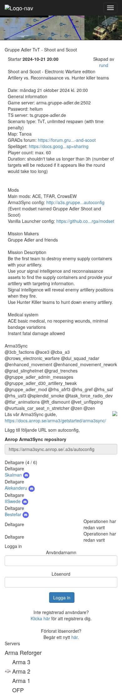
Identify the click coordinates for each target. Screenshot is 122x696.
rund (103, 65)
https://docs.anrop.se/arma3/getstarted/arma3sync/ (55, 420)
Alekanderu (16, 488)
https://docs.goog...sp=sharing (59, 146)
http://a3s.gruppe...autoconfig (75, 202)
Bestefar (14, 514)
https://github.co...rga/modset (85, 221)
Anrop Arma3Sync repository (35, 439)
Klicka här (40, 618)
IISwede (13, 501)
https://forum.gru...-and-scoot (67, 140)
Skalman (14, 475)
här (74, 637)
